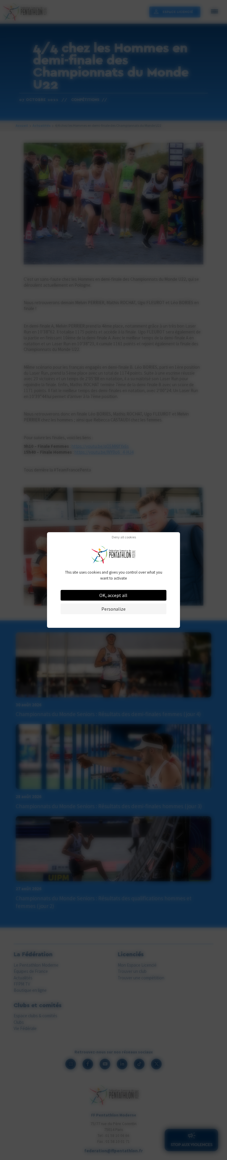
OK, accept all (113, 595)
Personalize (113, 609)
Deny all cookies (124, 537)
